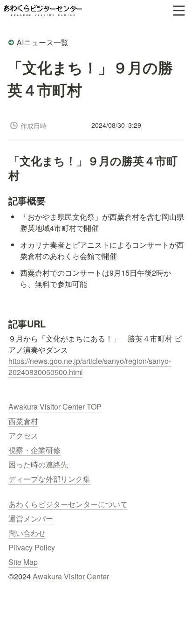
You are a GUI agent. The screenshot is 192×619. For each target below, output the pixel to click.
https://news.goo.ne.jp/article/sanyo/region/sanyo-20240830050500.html (89, 366)
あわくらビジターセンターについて (68, 504)
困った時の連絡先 (38, 464)
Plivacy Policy (31, 547)
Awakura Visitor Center (71, 576)
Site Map (23, 561)
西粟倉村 (23, 421)
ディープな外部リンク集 (49, 478)
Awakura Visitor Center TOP (55, 406)
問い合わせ (27, 533)
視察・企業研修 (34, 450)
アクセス (23, 435)
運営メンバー (30, 518)
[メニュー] (179, 10)
